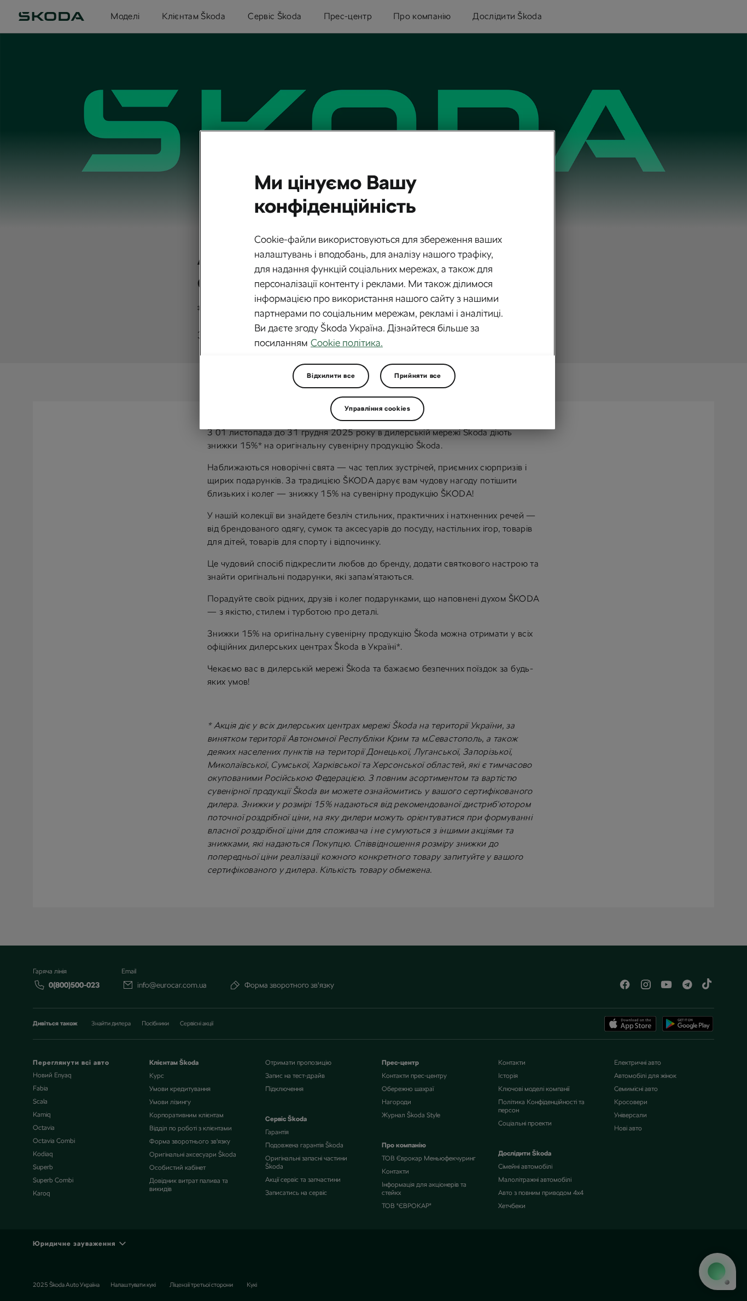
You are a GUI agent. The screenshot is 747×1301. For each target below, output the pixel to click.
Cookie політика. (347, 342)
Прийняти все (417, 376)
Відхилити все (331, 376)
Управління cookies (378, 408)
